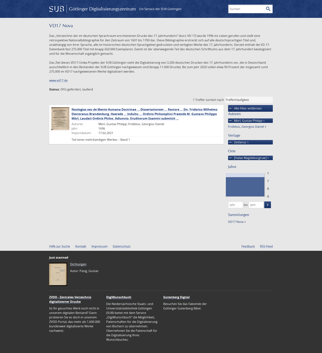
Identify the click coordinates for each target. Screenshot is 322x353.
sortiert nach (215, 100)
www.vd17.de (58, 80)
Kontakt (80, 246)
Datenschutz (121, 246)
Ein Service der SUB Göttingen (160, 9)
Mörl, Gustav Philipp (246, 120)
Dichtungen (78, 264)
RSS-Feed (266, 246)
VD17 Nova (237, 222)
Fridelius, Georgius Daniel (247, 127)
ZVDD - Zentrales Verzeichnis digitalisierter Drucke (70, 299)
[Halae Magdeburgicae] (248, 158)
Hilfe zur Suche (59, 246)
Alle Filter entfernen (245, 108)
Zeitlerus (238, 142)
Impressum (99, 246)
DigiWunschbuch (118, 297)
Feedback (248, 246)
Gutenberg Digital (176, 297)
